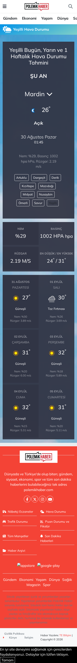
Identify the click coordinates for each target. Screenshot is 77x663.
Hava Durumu (56, 511)
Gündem (10, 18)
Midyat (28, 194)
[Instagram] (42, 499)
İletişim (28, 637)
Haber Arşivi (16, 550)
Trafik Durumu (17, 521)
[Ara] (70, 6)
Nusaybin (46, 194)
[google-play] (49, 566)
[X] (34, 499)
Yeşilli (53, 203)
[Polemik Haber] (37, 6)
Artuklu (21, 178)
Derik (55, 178)
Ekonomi (29, 18)
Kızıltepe (28, 186)
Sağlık (67, 579)
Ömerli (23, 203)
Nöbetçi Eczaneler (20, 511)
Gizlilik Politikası (14, 633)
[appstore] (26, 566)
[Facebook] (27, 499)
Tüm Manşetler (17, 536)
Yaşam (46, 18)
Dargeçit (39, 178)
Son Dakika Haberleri (50, 538)
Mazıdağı (47, 186)
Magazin (33, 585)
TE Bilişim (65, 635)
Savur (38, 203)
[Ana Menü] (5, 6)
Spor (47, 585)
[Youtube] (50, 499)
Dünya (62, 18)
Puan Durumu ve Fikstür (54, 524)
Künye (12, 637)
